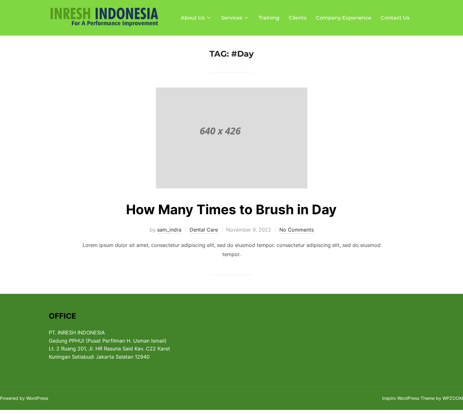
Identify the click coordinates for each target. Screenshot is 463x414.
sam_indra (169, 230)
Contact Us (395, 18)
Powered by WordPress (24, 398)
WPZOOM (453, 398)
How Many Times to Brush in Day (231, 209)
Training (269, 18)
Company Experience (343, 18)
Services (231, 18)
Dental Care (204, 230)
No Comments (296, 230)
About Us (193, 18)
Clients (297, 18)
